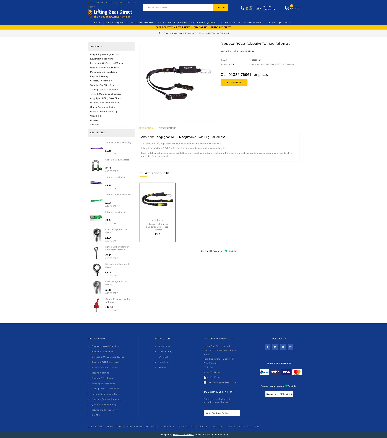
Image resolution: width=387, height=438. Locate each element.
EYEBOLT (202, 427)
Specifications (167, 128)
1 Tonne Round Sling (115, 177)
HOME (99, 23)
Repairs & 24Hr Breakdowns (104, 67)
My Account (165, 346)
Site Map (94, 124)
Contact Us (95, 120)
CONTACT (286, 23)
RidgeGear (177, 33)
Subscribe (237, 413)
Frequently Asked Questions (104, 54)
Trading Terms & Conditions (104, 89)
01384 (249, 6)
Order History (165, 351)
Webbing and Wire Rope (102, 85)
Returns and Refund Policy (103, 111)
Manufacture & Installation (103, 72)
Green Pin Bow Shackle (117, 160)
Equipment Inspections (101, 59)
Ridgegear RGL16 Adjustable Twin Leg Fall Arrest (207, 33)
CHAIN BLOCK (233, 427)
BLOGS (272, 23)
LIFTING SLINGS (167, 427)
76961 (249, 9)
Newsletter (164, 362)
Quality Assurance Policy (102, 107)
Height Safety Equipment (173, 23)
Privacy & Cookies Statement (105, 102)
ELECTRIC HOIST (96, 427)
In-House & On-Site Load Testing (107, 63)
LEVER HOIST (217, 427)
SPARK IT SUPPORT (183, 434)
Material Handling (144, 23)
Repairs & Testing (99, 76)
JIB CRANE (151, 427)
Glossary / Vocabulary (101, 80)
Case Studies (97, 116)
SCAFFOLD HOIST (252, 427)
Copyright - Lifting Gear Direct (105, 98)
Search (220, 7)
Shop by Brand (254, 23)
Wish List (163, 357)
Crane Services (231, 23)
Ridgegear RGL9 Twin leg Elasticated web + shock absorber (157, 227)
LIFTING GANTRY (115, 427)
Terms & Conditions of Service (105, 94)
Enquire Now (234, 82)
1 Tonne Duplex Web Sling (118, 142)
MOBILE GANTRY (134, 427)
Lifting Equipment (117, 23)
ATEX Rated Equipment (205, 23)
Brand (166, 33)
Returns (163, 367)
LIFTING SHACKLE (186, 427)
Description (146, 128)
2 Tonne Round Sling (115, 212)
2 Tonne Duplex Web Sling (118, 194)
